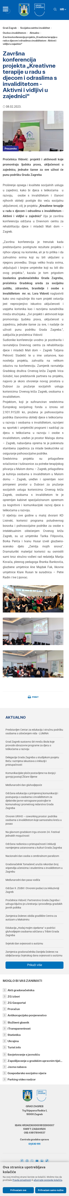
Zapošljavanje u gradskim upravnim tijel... (35, 1060)
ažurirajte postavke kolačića (48, 1180)
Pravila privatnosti (22, 1180)
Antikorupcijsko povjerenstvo (27, 1015)
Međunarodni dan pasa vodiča (23, 879)
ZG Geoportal (17, 1002)
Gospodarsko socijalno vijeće (27, 1073)
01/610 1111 (34, 1143)
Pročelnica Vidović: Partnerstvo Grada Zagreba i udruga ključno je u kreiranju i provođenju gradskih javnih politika (34, 904)
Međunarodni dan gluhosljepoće (24, 785)
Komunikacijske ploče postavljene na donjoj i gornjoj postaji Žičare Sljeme (31, 775)
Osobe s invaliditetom (14, 33)
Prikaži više (34, 965)
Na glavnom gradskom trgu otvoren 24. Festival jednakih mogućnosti (33, 834)
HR (62, 9)
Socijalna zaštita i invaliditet (35, 28)
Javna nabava (17, 1066)
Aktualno (34, 33)
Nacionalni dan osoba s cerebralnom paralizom (32, 855)
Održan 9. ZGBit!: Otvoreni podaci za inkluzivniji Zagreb (32, 890)
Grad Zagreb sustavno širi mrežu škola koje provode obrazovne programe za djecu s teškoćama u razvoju (30, 745)
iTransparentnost (19, 1028)
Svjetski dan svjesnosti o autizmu (24, 943)
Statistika (14, 1034)
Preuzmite (11, 148)
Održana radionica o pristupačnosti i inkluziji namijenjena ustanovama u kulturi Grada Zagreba (34, 845)
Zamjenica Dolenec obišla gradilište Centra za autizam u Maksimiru (31, 917)
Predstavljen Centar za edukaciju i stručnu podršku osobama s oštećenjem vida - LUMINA (34, 731)
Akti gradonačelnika (21, 990)
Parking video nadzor (22, 1079)
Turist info (14, 1047)
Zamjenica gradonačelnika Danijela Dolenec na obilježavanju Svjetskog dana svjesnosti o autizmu (34, 953)
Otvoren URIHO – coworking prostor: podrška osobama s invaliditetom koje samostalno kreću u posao (34, 820)
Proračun (14, 1009)
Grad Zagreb (10, 28)
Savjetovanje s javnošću (24, 1054)
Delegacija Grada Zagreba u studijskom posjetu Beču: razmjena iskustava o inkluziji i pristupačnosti (32, 761)
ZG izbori (14, 996)
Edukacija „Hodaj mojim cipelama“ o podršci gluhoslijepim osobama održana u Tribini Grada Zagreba (32, 931)
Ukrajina (13, 1041)
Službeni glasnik (18, 1022)
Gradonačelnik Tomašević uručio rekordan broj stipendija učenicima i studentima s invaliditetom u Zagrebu (34, 868)
